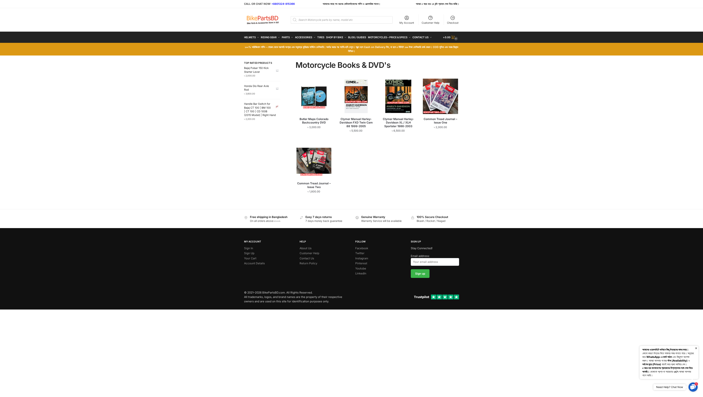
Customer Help (430, 22)
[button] (693, 387)
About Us (306, 248)
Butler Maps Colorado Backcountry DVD (314, 120)
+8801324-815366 (283, 3)
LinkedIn (360, 273)
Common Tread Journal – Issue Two (314, 185)
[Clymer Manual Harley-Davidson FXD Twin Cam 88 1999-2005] (356, 96)
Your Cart (250, 258)
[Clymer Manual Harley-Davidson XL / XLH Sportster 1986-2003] (398, 96)
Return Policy (308, 263)
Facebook (361, 248)
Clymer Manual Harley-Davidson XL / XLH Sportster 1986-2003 (398, 122)
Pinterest (361, 263)
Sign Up (249, 253)
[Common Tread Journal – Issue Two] (314, 160)
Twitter (359, 253)
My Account (406, 22)
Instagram (361, 258)
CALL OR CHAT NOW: (257, 3)
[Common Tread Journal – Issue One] (440, 96)
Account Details (254, 263)
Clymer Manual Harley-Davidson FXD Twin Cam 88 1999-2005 (356, 122)
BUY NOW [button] (314, 138)
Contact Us (307, 258)
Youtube (360, 268)
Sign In (248, 248)
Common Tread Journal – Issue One (440, 120)
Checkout (453, 22)
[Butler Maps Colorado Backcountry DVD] (314, 96)
